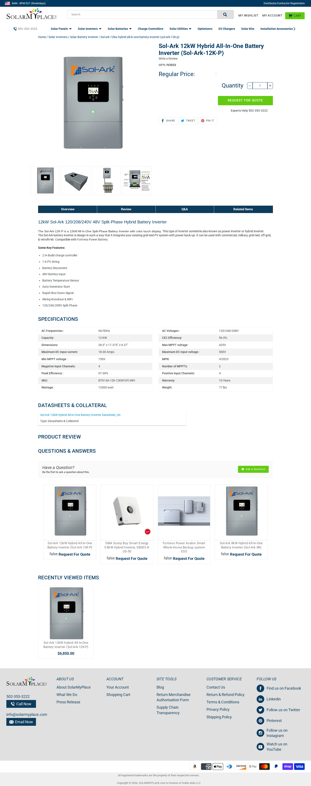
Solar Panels (60, 28)
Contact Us (215, 687)
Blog (160, 687)
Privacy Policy (218, 709)
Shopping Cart (118, 694)
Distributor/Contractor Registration (284, 3)
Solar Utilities (179, 28)
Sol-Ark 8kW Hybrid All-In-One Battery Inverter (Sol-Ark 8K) (241, 545)
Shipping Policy (219, 717)
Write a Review (168, 58)
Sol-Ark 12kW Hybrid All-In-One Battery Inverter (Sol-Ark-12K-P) (69, 545)
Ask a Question (255, 469)
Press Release (68, 702)
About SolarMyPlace (73, 687)
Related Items (243, 209)
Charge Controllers (150, 28)
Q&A (185, 209)
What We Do (66, 694)
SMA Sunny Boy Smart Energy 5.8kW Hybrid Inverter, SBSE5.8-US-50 (127, 547)
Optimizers (205, 28)
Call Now (23, 704)
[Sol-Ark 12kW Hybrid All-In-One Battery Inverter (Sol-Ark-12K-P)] (66, 613)
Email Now (23, 722)
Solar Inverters (88, 28)
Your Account (117, 687)
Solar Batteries (118, 28)
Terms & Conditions (222, 702)
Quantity (232, 85)
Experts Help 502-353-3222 (249, 110)
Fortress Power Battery (92, 239)
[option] (45, 180)
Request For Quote (245, 100)
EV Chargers (227, 28)
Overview (67, 209)
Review (126, 209)
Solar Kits (247, 28)
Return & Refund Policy (225, 694)
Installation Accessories (276, 28)
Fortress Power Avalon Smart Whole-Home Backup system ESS (184, 547)
